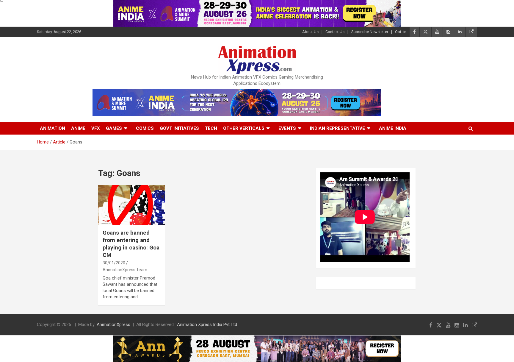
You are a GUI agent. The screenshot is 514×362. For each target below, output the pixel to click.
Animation (52, 128)
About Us (310, 31)
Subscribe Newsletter (369, 31)
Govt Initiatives (179, 128)
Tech (211, 128)
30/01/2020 (114, 262)
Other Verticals (243, 128)
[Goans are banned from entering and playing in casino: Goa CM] (131, 205)
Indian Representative (337, 128)
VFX (95, 128)
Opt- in (400, 31)
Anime (78, 128)
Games (114, 128)
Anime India (392, 128)
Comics (145, 128)
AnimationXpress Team (125, 269)
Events (287, 128)
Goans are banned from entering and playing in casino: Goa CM (131, 243)
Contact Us (334, 31)
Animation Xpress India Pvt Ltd (207, 324)
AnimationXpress (113, 324)
